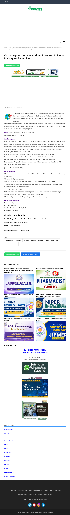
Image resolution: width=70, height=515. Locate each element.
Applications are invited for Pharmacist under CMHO (50, 268)
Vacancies (18, 1)
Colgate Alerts (14, 219)
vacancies (18, 240)
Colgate (22, 244)
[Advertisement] (35, 25)
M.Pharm (40, 240)
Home (5, 47)
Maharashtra (9, 244)
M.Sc (47, 240)
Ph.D (52, 240)
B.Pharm (26, 240)
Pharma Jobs (12, 47)
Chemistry (30, 244)
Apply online (20, 215)
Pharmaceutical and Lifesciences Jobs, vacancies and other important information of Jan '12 (38, 47)
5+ (16, 244)
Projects (12, 1)
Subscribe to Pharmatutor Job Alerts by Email (16, 230)
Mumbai (33, 240)
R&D (57, 240)
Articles (7, 1)
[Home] (35, 8)
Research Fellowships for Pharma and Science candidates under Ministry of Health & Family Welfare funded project (18, 270)
